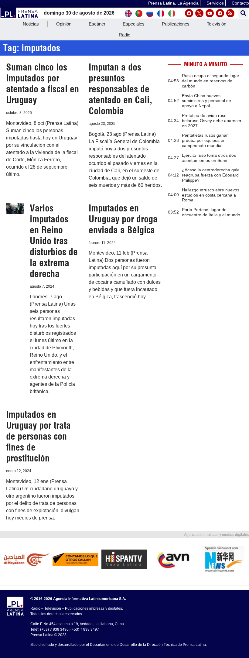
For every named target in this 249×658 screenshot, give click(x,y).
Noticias (31, 23)
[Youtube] (210, 13)
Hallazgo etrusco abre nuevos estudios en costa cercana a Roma (210, 195)
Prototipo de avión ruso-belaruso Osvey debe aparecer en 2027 (211, 120)
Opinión (63, 23)
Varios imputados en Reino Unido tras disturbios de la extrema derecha (54, 240)
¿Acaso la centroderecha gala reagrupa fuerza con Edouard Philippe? (211, 175)
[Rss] (230, 13)
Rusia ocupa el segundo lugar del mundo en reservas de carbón (210, 80)
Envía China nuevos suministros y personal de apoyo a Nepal (206, 100)
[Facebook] (189, 13)
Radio (124, 34)
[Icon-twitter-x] (199, 13)
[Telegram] (220, 13)
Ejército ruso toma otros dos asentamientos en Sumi (209, 158)
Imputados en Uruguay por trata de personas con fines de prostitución (38, 436)
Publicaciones (175, 23)
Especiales (134, 23)
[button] (243, 13)
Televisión (216, 23)
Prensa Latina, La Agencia (173, 3)
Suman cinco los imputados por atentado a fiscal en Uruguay (42, 83)
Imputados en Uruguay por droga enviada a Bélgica (123, 219)
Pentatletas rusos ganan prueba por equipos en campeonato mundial (205, 140)
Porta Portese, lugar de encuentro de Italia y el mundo (211, 212)
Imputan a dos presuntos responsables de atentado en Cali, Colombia (120, 89)
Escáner (97, 23)
